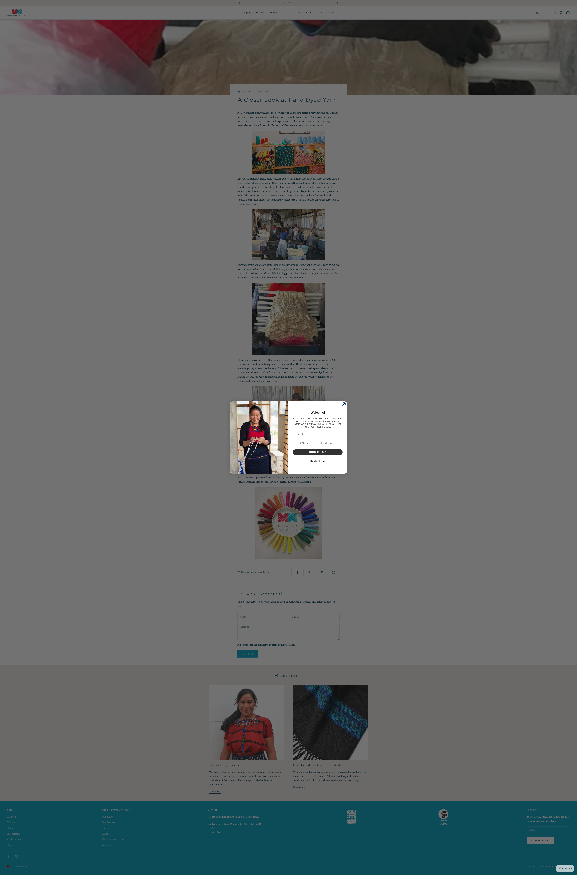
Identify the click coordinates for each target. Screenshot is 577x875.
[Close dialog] (344, 404)
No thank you (317, 461)
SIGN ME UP (317, 452)
